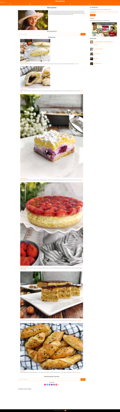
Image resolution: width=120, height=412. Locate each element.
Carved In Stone (97, 53)
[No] (118, 410)
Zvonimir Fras (2, 2)
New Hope (96, 58)
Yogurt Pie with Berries (24, 178)
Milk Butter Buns (23, 370)
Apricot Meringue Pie (23, 62)
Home (10, 4)
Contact (90, 4)
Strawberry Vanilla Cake (24, 266)
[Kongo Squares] (51, 295)
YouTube (92, 18)
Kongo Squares (22, 319)
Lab (70, 4)
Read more (76, 63)
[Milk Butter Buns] (51, 346)
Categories (50, 4)
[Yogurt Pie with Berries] (51, 136)
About (30, 4)
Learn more (62, 410)
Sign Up (83, 34)
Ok (65, 410)
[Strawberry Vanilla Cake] (51, 224)
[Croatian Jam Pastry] (35, 77)
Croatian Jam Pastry (23, 89)
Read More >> (92, 51)
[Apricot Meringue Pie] (35, 50)
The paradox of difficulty (98, 48)
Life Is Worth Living (97, 63)
